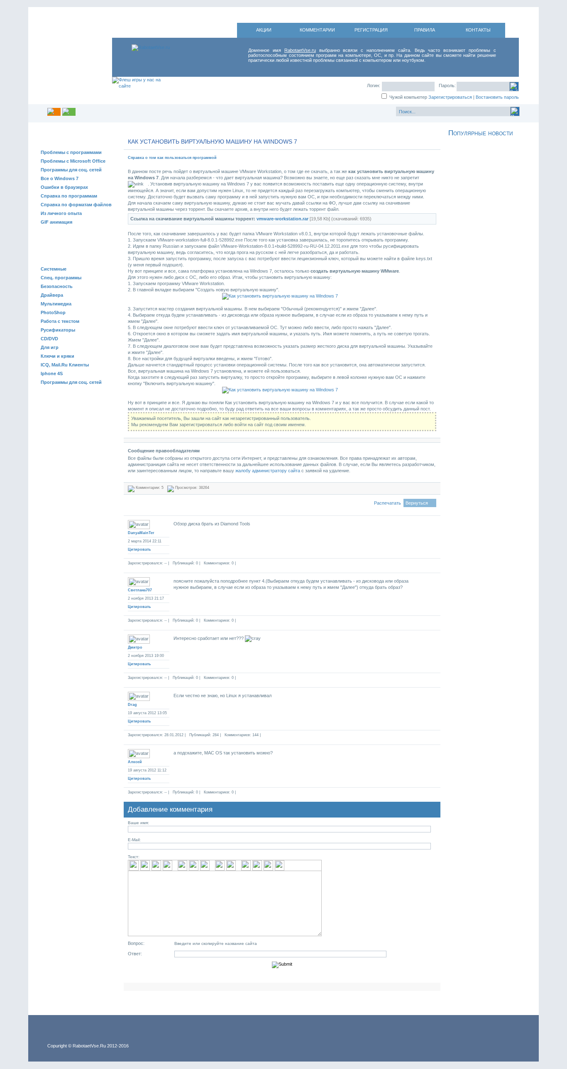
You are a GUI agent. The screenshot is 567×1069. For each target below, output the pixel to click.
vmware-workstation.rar (282, 218)
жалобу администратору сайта (267, 470)
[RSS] (54, 112)
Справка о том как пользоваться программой (172, 158)
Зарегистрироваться (450, 97)
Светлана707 (140, 590)
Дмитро (135, 647)
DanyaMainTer (141, 533)
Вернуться (417, 502)
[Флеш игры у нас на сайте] (138, 90)
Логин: (373, 85)
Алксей (135, 762)
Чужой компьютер (407, 97)
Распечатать (387, 502)
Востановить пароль (497, 97)
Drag (132, 705)
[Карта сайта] (69, 112)
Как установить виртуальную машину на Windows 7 (212, 141)
